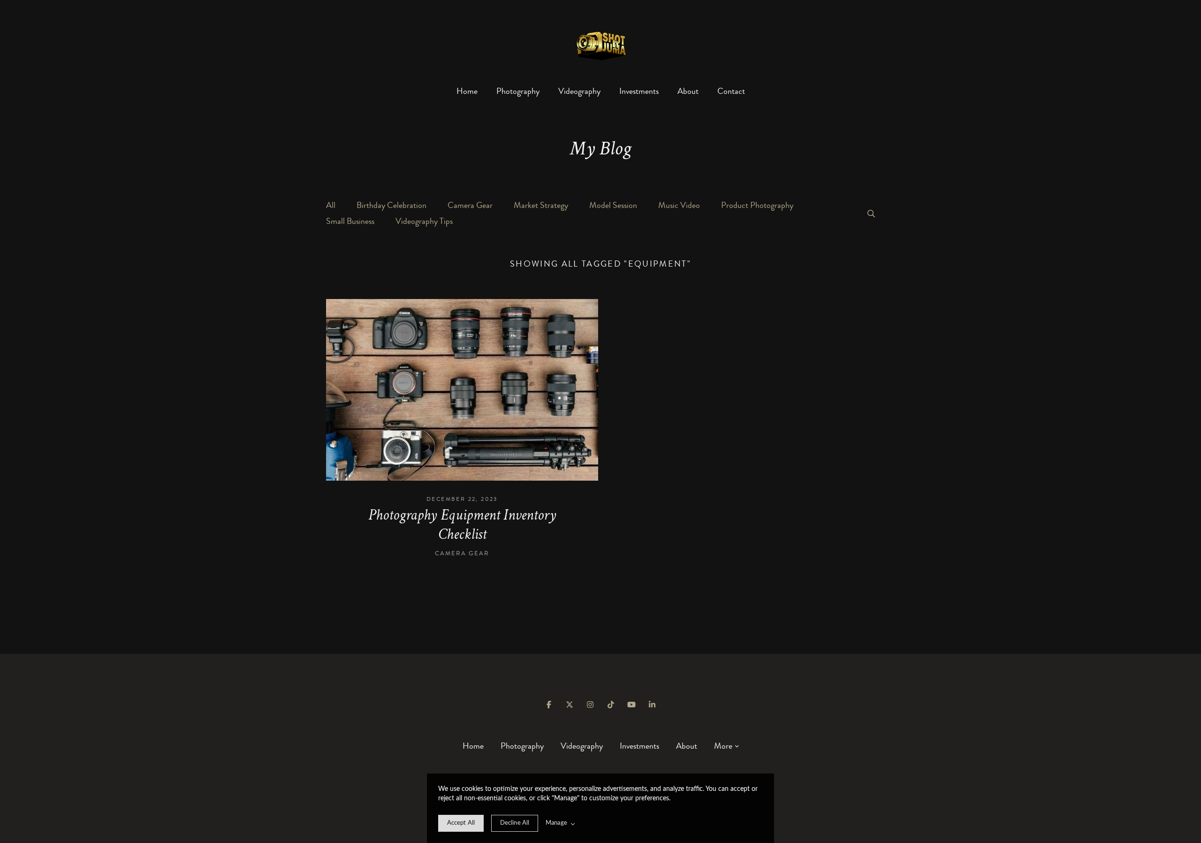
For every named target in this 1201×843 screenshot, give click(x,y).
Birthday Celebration (391, 205)
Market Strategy (541, 205)
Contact (731, 91)
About (688, 91)
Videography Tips (424, 221)
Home (467, 91)
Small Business (350, 221)
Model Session (613, 205)
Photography (518, 91)
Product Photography (757, 205)
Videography (579, 91)
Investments (639, 91)
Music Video (679, 205)
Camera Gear (470, 205)
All (330, 205)
